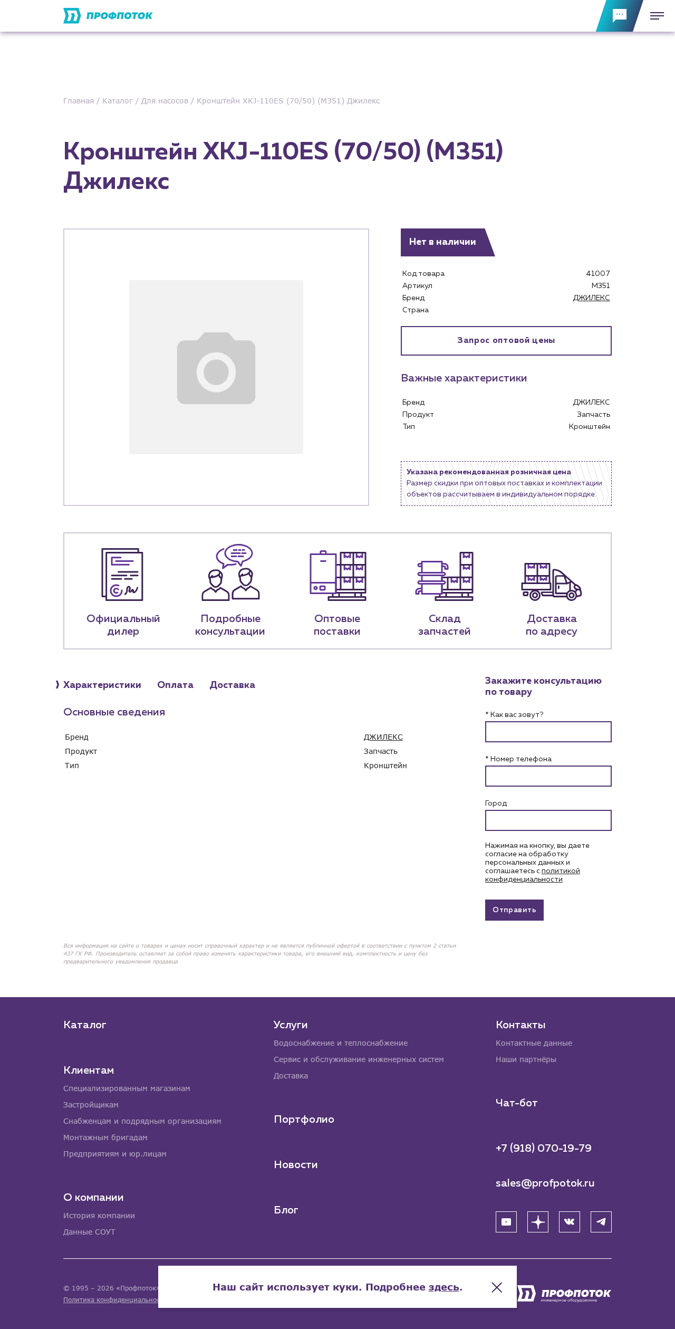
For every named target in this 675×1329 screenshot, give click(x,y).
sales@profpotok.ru (545, 1183)
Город (496, 803)
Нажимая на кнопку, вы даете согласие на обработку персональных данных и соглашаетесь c (537, 862)
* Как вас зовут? (514, 715)
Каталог (85, 1025)
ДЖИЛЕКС (591, 298)
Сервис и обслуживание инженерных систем (359, 1059)
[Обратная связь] (619, 16)
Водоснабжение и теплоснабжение (341, 1042)
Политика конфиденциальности (115, 1300)
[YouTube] (506, 1221)
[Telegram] (601, 1221)
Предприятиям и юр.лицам (115, 1153)
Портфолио (304, 1119)
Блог (286, 1210)
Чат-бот (517, 1103)
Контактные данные (534, 1042)
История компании (99, 1215)
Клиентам (88, 1070)
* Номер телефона (518, 759)
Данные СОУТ (89, 1231)
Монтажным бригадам (105, 1137)
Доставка (291, 1075)
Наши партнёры (526, 1059)
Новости (296, 1165)
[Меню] (654, 16)
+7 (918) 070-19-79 (544, 1148)
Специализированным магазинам (126, 1088)
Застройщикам (91, 1104)
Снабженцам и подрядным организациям (142, 1120)
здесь (444, 1287)
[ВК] (569, 1221)
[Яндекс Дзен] (537, 1221)
